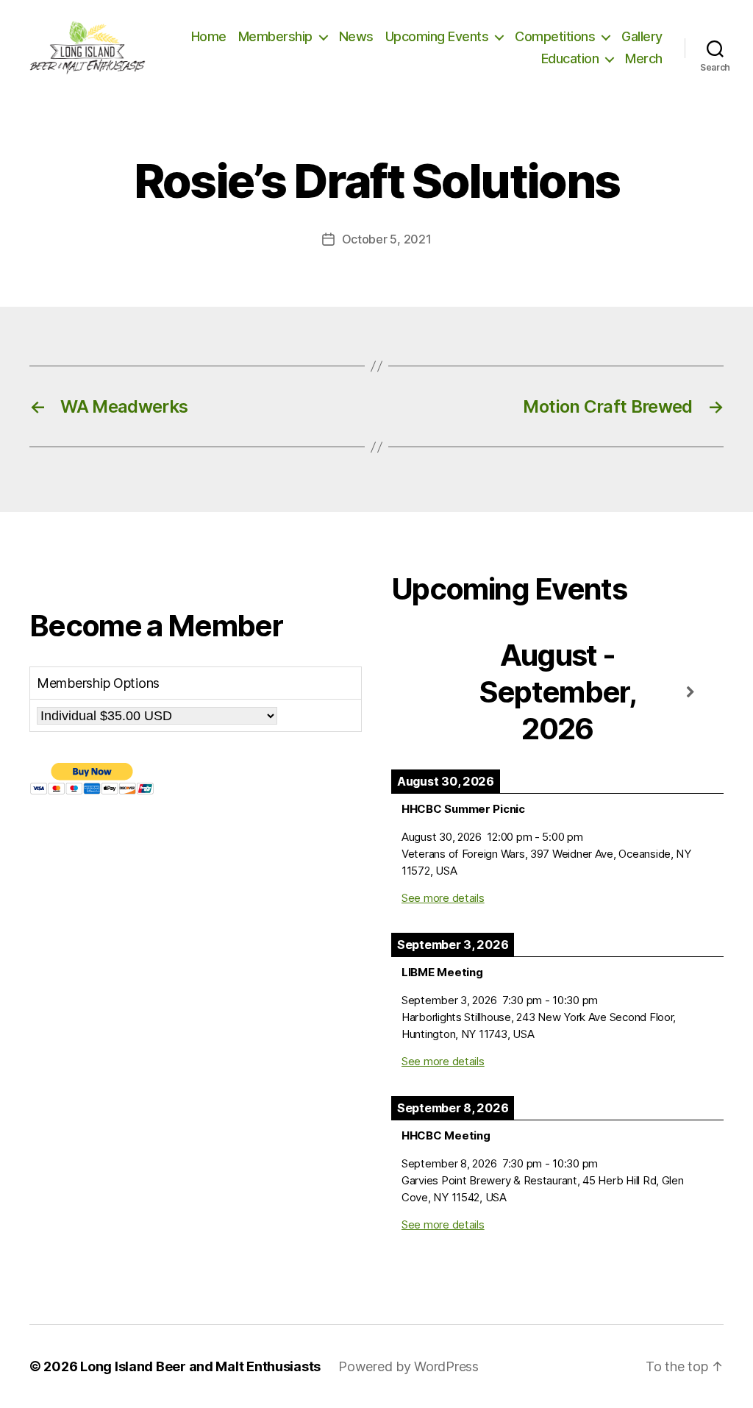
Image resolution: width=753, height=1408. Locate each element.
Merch (644, 58)
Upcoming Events (437, 36)
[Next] (690, 692)
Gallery (642, 36)
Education (570, 58)
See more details (443, 898)
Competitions (555, 36)
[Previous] (424, 692)
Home (208, 36)
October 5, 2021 (387, 239)
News (356, 36)
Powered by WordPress (408, 1366)
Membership (275, 36)
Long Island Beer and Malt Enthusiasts (200, 1366)
